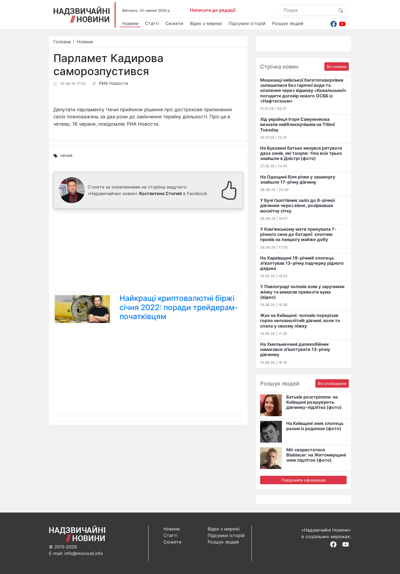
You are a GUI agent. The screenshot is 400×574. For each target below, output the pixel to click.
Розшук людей (287, 23)
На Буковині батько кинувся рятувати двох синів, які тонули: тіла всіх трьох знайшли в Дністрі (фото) (301, 153)
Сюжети (174, 23)
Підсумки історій (247, 23)
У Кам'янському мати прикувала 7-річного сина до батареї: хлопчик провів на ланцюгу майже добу (298, 234)
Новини (130, 23)
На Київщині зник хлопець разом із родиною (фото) (314, 426)
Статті (152, 23)
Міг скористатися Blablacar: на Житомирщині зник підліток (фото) (316, 455)
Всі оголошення (332, 383)
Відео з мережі (206, 23)
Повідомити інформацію (303, 480)
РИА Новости (113, 83)
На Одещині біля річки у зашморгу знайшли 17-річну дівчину (297, 179)
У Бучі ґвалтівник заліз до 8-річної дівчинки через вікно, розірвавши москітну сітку (297, 205)
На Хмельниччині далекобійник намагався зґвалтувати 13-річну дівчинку (295, 349)
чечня (66, 155)
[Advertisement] (148, 251)
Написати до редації (212, 10)
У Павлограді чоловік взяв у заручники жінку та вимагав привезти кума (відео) (302, 292)
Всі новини (336, 66)
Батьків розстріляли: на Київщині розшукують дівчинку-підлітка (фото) (314, 402)
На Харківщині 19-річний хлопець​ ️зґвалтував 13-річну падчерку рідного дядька (302, 263)
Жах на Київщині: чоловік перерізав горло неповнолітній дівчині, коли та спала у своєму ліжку (300, 320)
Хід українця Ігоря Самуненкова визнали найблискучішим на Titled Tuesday (297, 124)
